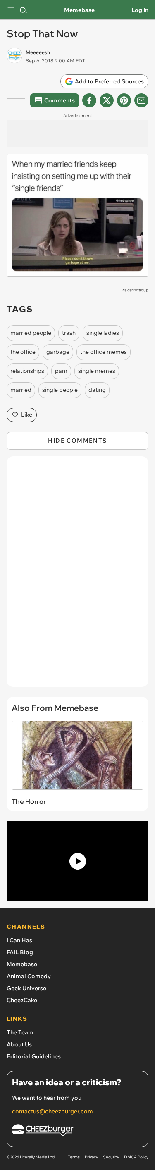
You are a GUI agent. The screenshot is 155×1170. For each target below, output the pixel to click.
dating (97, 389)
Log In (139, 10)
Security (111, 1157)
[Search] (23, 10)
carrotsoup (137, 290)
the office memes (103, 351)
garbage (57, 351)
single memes (96, 370)
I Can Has (19, 940)
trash (69, 332)
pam (61, 370)
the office (23, 351)
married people (30, 332)
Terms (74, 1157)
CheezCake (22, 1000)
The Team (20, 1032)
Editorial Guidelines (34, 1056)
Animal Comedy (29, 976)
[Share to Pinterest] (124, 100)
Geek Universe (26, 988)
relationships (27, 370)
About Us (19, 1044)
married (20, 389)
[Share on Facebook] (89, 100)
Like (26, 414)
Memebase (79, 10)
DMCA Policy (136, 1157)
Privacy (91, 1157)
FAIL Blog (20, 952)
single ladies (102, 332)
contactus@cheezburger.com (52, 1111)
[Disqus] (77, 575)
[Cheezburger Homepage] (77, 1131)
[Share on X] (107, 100)
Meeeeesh (38, 52)
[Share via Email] (141, 100)
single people (60, 389)
